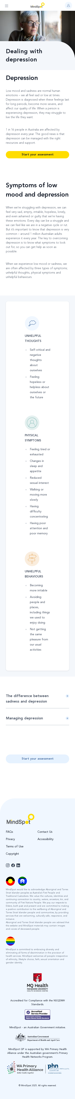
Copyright (12, 854)
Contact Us (45, 832)
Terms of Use (14, 846)
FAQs (9, 832)
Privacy (10, 839)
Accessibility (46, 839)
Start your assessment (38, 154)
